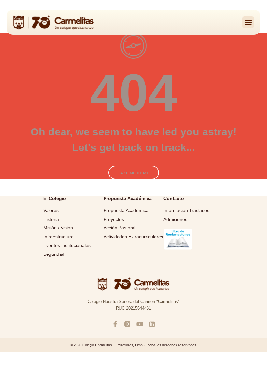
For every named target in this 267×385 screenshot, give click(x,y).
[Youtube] (140, 324)
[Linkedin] (152, 324)
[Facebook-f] (115, 324)
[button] (248, 22)
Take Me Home (133, 172)
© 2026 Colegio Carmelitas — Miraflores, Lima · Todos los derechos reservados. (133, 345)
